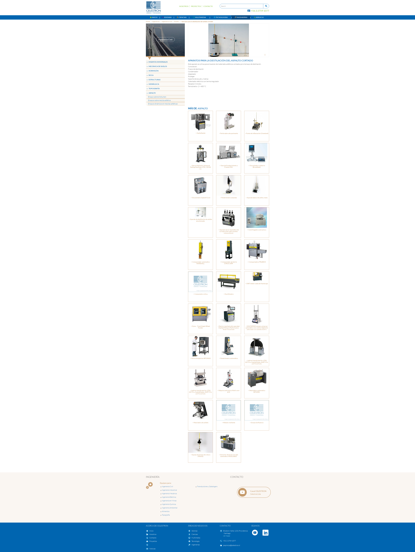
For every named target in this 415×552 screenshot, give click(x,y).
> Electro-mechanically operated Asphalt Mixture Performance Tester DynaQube (228, 327)
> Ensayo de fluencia (256, 422)
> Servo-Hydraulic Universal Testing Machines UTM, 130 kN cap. (200, 167)
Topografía (154, 88)
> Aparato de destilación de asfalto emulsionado (200, 220)
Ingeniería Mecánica (169, 493)
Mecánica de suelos (158, 66)
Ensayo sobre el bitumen (157, 97)
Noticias (152, 549)
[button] (167, 17)
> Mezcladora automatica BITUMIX (256, 391)
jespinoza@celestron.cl (231, 545)
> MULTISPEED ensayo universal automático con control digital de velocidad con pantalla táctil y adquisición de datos (257, 328)
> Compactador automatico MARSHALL (200, 262)
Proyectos (196, 6)
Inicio (151, 531)
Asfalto (176, 21)
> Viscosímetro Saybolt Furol (200, 198)
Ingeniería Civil (167, 21)
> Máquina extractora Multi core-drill (228, 391)
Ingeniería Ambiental (169, 508)
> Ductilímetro (229, 294)
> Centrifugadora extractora (256, 230)
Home (148, 21)
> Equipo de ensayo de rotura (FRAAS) (200, 455)
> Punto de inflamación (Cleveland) (256, 133)
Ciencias (195, 534)
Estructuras (154, 80)
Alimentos (165, 511)
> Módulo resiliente (228, 422)
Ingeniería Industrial (169, 490)
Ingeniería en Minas (169, 501)
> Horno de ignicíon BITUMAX (200, 358)
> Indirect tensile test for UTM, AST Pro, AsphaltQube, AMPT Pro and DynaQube (256, 362)
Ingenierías (156, 21)
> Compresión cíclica (200, 294)
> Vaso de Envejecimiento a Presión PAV (228, 166)
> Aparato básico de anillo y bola (256, 198)
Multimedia (196, 538)
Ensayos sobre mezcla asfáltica (159, 100)
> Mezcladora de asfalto (200, 422)
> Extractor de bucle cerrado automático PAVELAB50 (228, 455)
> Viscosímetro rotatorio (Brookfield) (256, 166)
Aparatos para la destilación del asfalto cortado (197, 21)
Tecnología (195, 541)
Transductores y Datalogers (207, 486)
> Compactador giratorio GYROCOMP (228, 262)
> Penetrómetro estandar (228, 198)
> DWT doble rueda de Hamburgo (256, 283)
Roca (151, 75)
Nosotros (183, 6)
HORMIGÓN (154, 71)
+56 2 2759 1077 (260, 10)
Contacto (208, 6)
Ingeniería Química (169, 504)
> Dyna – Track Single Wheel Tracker (200, 327)
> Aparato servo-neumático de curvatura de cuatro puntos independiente (228, 231)
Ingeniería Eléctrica (169, 497)
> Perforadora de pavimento (228, 133)
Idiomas (194, 531)
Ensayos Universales (158, 62)
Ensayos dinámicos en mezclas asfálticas (163, 104)
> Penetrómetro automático (228, 358)
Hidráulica (154, 84)
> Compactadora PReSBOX (257, 262)
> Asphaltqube (200, 133)
